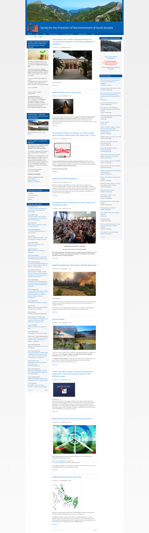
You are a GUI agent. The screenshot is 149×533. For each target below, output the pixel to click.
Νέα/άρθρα (30, 193)
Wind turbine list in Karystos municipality (110, 165)
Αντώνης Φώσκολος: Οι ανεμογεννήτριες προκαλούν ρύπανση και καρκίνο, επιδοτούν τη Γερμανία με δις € (38, 320)
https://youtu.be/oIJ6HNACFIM (59, 462)
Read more (55, 85)
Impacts (30, 199)
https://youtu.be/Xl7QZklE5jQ (58, 461)
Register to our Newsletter (34, 181)
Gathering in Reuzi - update (107, 190)
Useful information (82, 34)
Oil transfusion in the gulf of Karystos (110, 232)
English (40, 36)
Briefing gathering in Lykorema (108, 207)
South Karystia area (53, 34)
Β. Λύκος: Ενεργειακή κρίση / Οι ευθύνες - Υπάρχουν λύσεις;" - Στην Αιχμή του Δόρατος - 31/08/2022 (38, 339)
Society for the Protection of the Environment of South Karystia (76, 27)
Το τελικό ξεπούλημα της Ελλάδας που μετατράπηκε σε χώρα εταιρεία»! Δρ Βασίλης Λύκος (37, 210)
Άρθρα (44, 34)
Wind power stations (33, 195)
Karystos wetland (105, 122)
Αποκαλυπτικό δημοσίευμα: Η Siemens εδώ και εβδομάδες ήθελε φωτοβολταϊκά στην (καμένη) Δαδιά (37, 372)
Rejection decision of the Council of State (111, 88)
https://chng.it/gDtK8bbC (33, 171)
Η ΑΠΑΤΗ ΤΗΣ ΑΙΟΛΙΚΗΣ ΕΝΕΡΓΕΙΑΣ (37, 313)
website (33, 178)
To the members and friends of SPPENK (110, 161)
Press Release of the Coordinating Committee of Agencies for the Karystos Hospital (110, 109)
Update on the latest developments (109, 102)
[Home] (33, 28)
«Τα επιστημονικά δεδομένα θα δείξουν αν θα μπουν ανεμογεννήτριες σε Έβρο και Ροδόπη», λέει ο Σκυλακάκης (38, 265)
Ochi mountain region (68, 34)
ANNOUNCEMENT (105, 219)
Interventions (31, 197)
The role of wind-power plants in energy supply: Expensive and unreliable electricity (110, 225)
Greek (35, 36)
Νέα (37, 34)
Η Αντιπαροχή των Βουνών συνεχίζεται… (38, 302)
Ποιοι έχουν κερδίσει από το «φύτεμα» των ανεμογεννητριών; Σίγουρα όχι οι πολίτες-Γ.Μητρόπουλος (37, 218)
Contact (93, 34)
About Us (30, 34)
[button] (72, 65)
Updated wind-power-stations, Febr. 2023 (111, 136)
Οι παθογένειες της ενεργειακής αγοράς (37, 333)
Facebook (35, 180)
